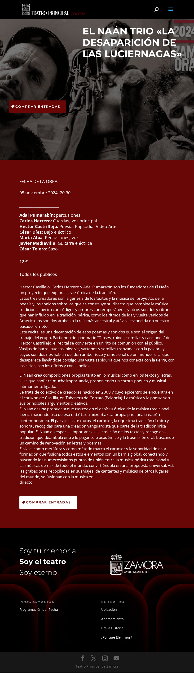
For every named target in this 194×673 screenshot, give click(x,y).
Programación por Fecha (38, 609)
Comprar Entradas (37, 106)
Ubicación (109, 609)
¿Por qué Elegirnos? (116, 637)
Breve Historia (112, 628)
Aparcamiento (112, 619)
